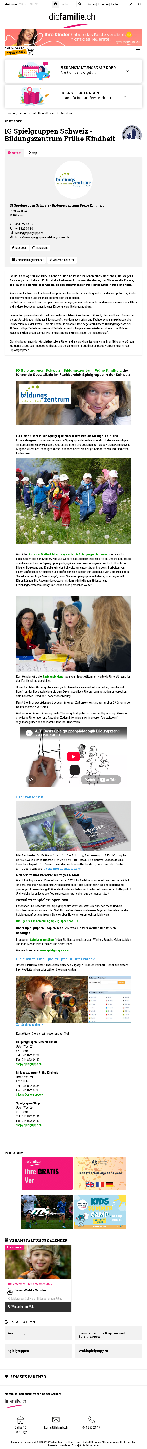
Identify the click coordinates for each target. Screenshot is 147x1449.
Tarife (114, 4)
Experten (103, 4)
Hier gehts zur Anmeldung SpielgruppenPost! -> (47, 921)
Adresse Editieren (63, 260)
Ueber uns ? (97, 1442)
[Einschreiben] (131, 4)
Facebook (20, 248)
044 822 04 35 (24, 224)
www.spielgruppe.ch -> (54, 950)
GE (26, 4)
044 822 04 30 (24, 228)
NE (31, 4)
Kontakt (86, 1442)
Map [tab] (34, 153)
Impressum (76, 1442)
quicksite (27, 1442)
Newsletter (65, 1445)
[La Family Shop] (19, 51)
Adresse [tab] (16, 153)
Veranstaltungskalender (29, 260)
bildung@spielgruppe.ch (29, 233)
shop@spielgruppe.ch (29, 1064)
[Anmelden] (138, 4)
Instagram (41, 248)
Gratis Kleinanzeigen (89, 1445)
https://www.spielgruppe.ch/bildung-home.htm (42, 237)
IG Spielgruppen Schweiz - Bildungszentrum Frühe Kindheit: (69, 370)
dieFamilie (11, 4)
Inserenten (53, 1445)
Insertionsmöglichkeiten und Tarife (120, 1442)
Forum (92, 4)
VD (21, 4)
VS (37, 4)
